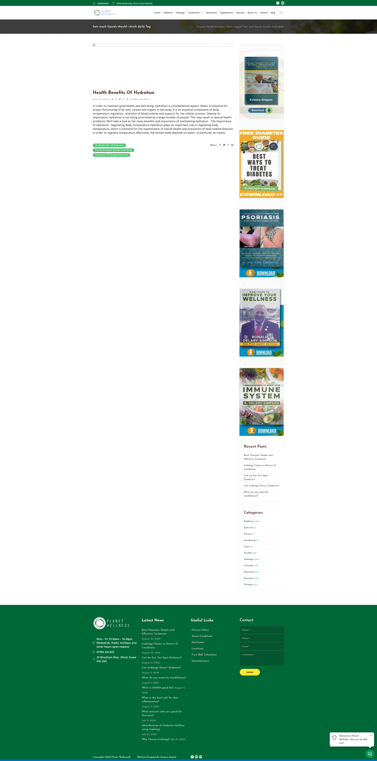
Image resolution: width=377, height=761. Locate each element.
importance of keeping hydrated (111, 155)
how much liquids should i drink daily (113, 150)
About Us (252, 12)
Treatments (194, 12)
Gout (246, 547)
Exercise (248, 527)
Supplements (226, 12)
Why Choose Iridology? (156, 739)
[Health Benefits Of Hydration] (163, 63)
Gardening (250, 540)
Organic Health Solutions (211, 27)
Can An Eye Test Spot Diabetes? (256, 477)
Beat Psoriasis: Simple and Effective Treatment (258, 457)
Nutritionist (211, 12)
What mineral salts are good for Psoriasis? (162, 713)
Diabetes (168, 12)
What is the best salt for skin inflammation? (160, 700)
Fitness (248, 534)
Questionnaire (200, 661)
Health (134, 99)
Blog (273, 12)
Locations (198, 648)
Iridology (180, 12)
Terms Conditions (202, 636)
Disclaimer (198, 642)
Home (157, 12)
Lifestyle (144, 99)
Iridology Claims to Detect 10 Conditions (260, 467)
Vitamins (248, 585)
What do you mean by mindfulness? (256, 494)
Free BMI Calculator (204, 655)
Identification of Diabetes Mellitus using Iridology (163, 727)
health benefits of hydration (109, 145)
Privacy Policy (200, 630)
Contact (264, 12)
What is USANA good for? (158, 688)
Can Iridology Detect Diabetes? (261, 486)
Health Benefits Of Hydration (123, 93)
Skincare (240, 12)
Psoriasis (248, 578)
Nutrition (249, 572)
